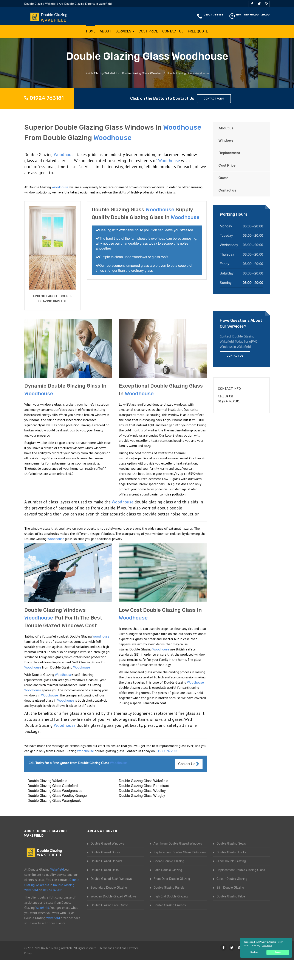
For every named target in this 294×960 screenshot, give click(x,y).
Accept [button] (278, 952)
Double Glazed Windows (107, 843)
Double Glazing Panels (168, 887)
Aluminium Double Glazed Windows (177, 843)
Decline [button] (254, 952)
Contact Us (173, 31)
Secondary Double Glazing (109, 887)
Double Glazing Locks (231, 852)
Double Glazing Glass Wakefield (143, 780)
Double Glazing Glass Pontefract (144, 785)
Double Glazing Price (231, 896)
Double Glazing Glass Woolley (142, 790)
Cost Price (148, 31)
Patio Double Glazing (167, 870)
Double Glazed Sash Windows (111, 878)
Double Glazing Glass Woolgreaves (55, 790)
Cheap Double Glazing (168, 861)
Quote (223, 177)
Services (123, 31)
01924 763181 (213, 14)
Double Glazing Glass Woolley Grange (57, 795)
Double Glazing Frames (169, 905)
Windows (226, 140)
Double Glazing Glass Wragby (142, 795)
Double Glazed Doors (105, 852)
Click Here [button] (267, 945)
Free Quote (198, 31)
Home (90, 31)
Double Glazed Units (105, 870)
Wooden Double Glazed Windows (113, 896)
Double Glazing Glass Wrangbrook (54, 800)
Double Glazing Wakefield (47, 780)
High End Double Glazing (170, 896)
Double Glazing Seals (231, 843)
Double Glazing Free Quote (109, 905)
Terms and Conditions (113, 948)
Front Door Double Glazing (171, 878)
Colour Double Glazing (232, 878)
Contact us (227, 190)
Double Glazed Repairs (106, 861)
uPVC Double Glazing (231, 861)
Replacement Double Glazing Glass (241, 870)
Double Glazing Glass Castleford (53, 785)
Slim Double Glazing (230, 887)
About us (226, 128)
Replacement (229, 152)
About (105, 31)
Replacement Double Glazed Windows (179, 852)
